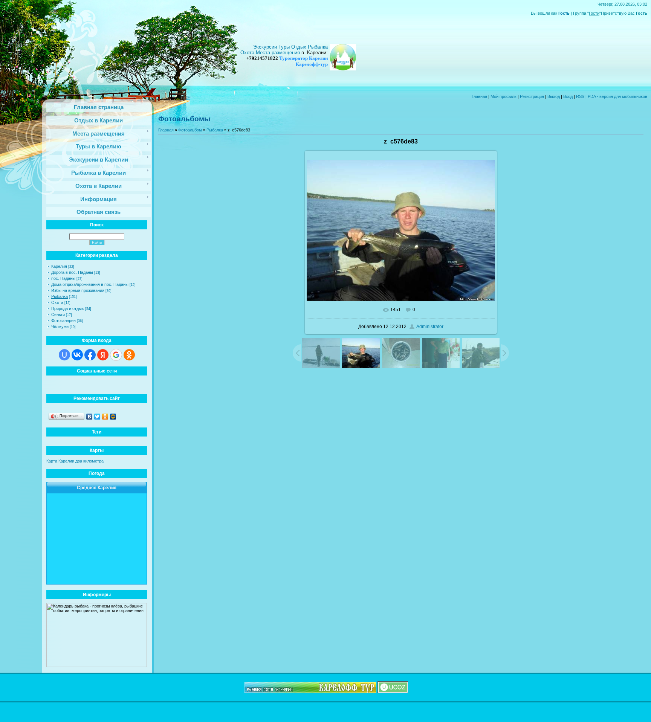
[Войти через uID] (64, 354)
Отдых (299, 47)
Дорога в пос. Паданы (72, 272)
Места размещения (278, 52)
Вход (568, 96)
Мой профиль (504, 96)
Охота (57, 302)
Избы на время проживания (77, 290)
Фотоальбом (190, 130)
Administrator (429, 326)
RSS (580, 96)
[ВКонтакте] (89, 416)
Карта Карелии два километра (75, 461)
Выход (553, 96)
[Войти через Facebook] (90, 354)
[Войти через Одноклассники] (129, 354)
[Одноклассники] (105, 416)
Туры (284, 47)
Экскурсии (265, 47)
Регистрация (532, 96)
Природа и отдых (67, 308)
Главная (479, 96)
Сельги (58, 314)
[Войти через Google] (116, 355)
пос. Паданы (63, 278)
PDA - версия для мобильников (617, 96)
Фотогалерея (63, 320)
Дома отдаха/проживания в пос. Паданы (89, 284)
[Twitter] (97, 416)
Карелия (59, 266)
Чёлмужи (60, 326)
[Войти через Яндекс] (102, 354)
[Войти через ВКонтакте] (77, 354)
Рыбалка (59, 296)
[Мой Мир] (113, 416)
